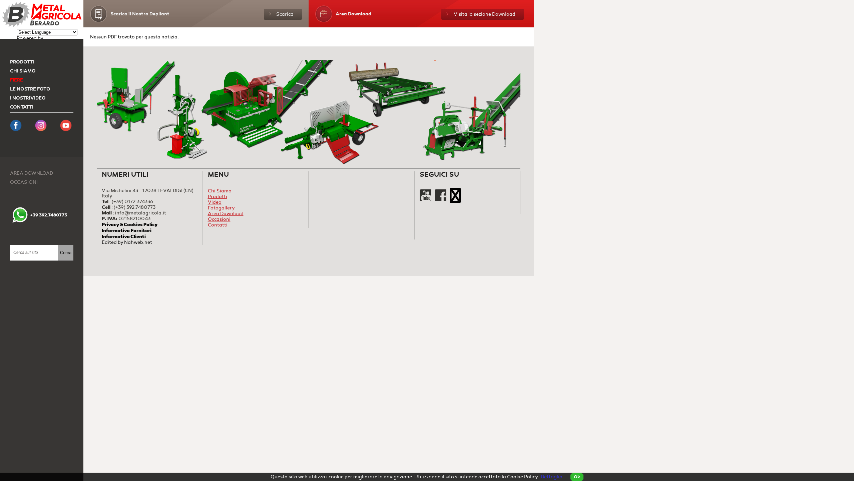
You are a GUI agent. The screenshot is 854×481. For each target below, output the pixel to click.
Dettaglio (551, 477)
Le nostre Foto (30, 89)
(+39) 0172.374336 (132, 201)
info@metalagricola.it (140, 213)
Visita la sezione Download (484, 14)
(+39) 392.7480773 (134, 207)
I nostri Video (28, 98)
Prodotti (22, 62)
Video (215, 202)
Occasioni (24, 182)
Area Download (31, 173)
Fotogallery (221, 208)
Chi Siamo (23, 71)
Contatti (21, 107)
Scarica (285, 14)
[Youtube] (426, 199)
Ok (577, 477)
